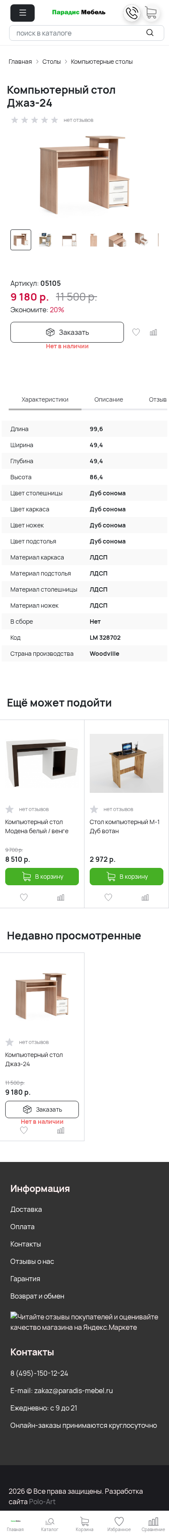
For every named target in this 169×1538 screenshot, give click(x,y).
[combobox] (86, 33)
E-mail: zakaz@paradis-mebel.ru (61, 1390)
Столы (51, 61)
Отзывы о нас (32, 1261)
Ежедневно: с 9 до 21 (43, 1408)
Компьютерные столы (102, 61)
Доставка (26, 1209)
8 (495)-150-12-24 (39, 1373)
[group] (84, 175)
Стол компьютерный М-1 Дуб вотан (124, 826)
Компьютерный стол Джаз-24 (34, 1059)
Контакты (25, 1244)
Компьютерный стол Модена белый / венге (36, 826)
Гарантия (25, 1278)
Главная (20, 61)
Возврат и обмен (37, 1296)
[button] (22, 13)
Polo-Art (42, 1501)
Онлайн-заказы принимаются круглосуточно (83, 1425)
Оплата (22, 1226)
